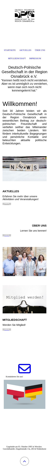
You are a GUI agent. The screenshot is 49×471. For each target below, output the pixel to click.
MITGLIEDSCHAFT (17, 58)
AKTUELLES (25, 50)
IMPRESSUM (35, 58)
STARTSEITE (10, 50)
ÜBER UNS (40, 50)
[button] (24, 461)
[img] (24, 16)
